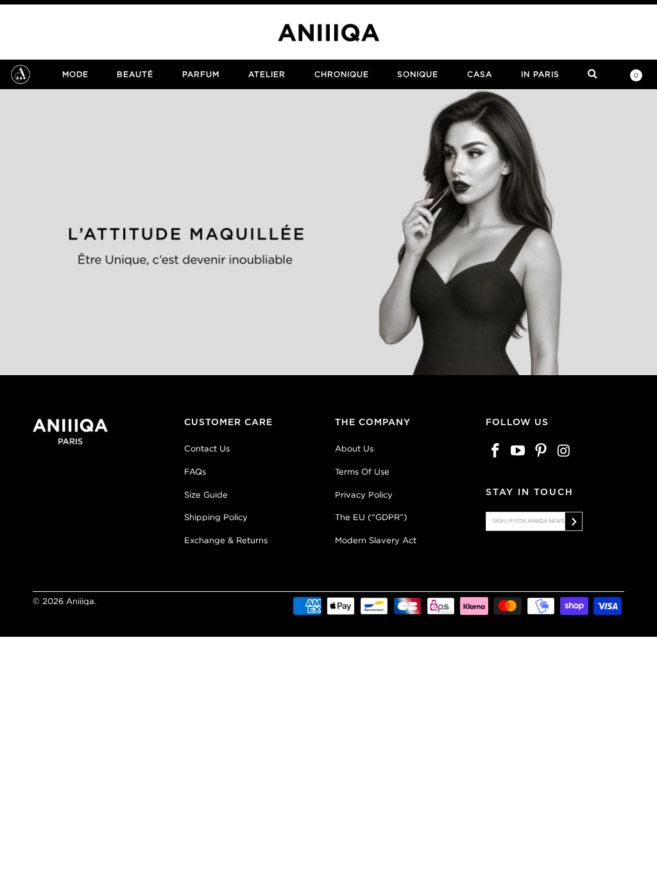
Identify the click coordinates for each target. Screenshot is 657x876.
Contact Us (207, 448)
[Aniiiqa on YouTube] (518, 451)
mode (75, 74)
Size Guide (206, 495)
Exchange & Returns (226, 540)
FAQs (195, 471)
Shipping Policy (216, 517)
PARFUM (200, 74)
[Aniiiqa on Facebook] (495, 451)
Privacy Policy (364, 495)
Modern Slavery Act (375, 540)
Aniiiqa (80, 601)
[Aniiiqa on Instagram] (564, 451)
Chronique (341, 74)
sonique (417, 74)
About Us (354, 448)
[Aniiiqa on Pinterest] (541, 451)
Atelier (267, 74)
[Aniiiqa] (328, 33)
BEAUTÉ (135, 74)
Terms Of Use (362, 471)
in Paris (540, 74)
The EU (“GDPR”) (371, 517)
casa (479, 74)
